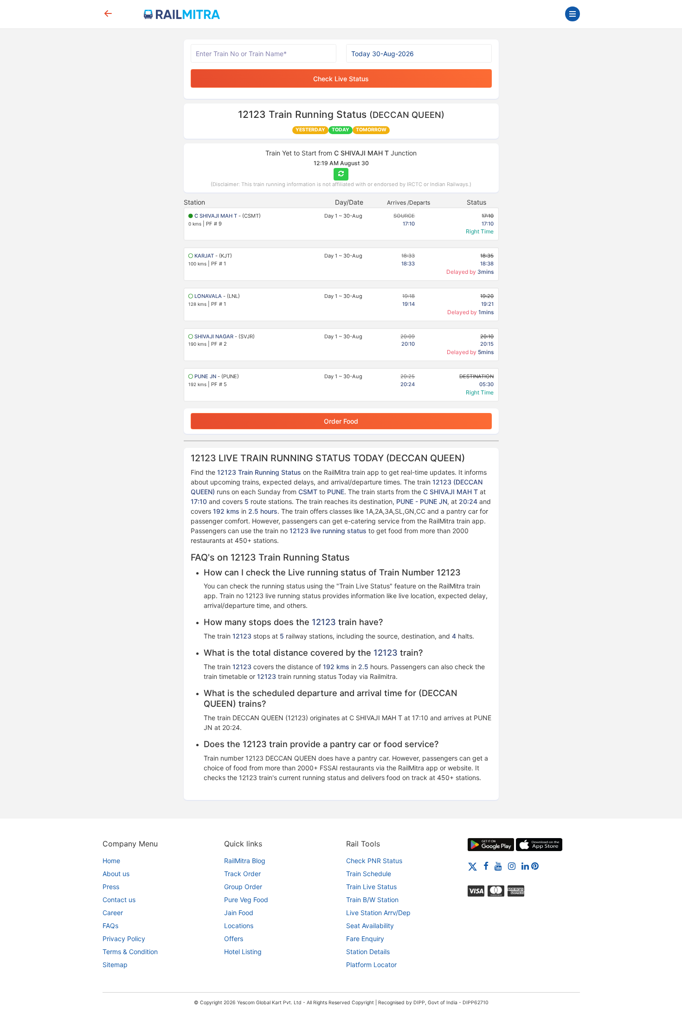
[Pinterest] (535, 866)
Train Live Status (371, 887)
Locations (238, 926)
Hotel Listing (243, 951)
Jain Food (238, 913)
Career (113, 913)
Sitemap (115, 964)
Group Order (243, 887)
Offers (233, 939)
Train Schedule (368, 874)
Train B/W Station (372, 900)
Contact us (119, 900)
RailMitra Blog (244, 861)
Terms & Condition (130, 951)
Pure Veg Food (246, 900)
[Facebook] (486, 866)
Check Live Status (341, 79)
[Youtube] (498, 866)
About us (116, 874)
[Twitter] (472, 866)
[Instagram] (511, 866)
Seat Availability (370, 926)
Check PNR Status (374, 861)
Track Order (242, 874)
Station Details (368, 951)
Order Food (341, 421)
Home (111, 861)
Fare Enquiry (365, 939)
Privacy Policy (124, 939)
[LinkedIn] (525, 866)
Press (111, 887)
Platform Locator (371, 964)
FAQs (110, 926)
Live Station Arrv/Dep (378, 913)
